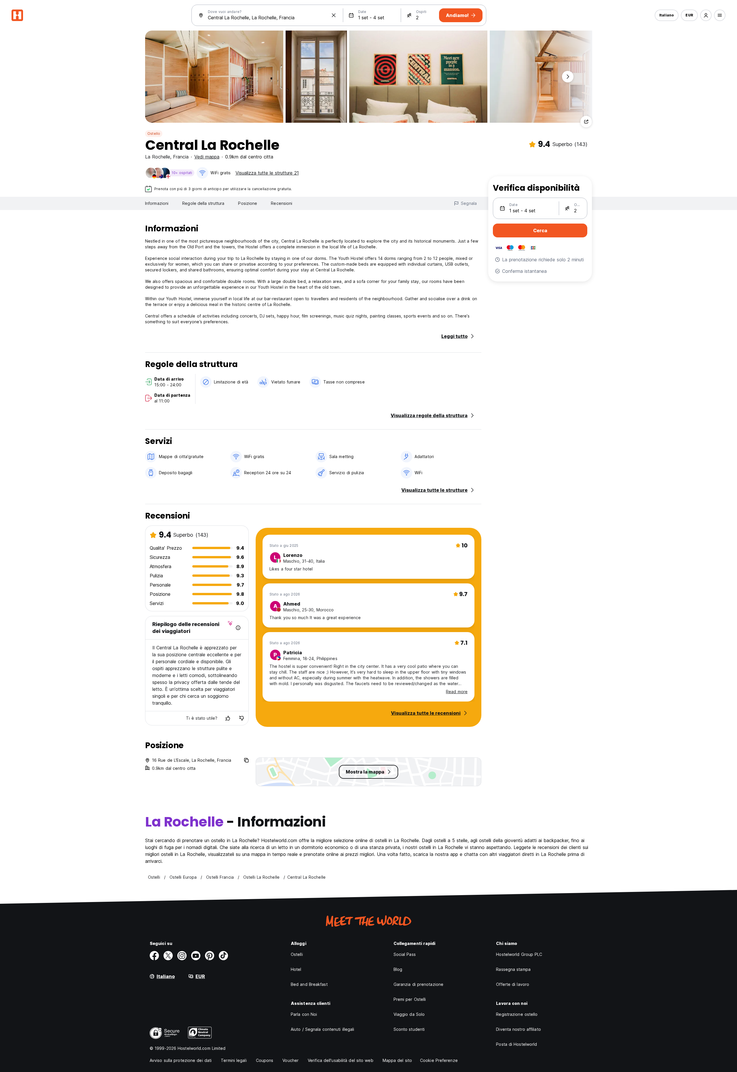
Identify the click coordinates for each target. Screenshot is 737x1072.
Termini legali (233, 1060)
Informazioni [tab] (156, 203)
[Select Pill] (706, 15)
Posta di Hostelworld (516, 1044)
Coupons (264, 1060)
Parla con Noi (304, 1014)
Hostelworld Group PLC (519, 954)
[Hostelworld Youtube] (195, 955)
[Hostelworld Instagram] (182, 955)
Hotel (296, 969)
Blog (398, 969)
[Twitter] (168, 955)
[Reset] (334, 15)
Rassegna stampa (513, 969)
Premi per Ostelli (410, 999)
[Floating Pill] (567, 76)
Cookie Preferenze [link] (439, 1060)
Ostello (153, 133)
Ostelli (297, 954)
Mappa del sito (397, 1060)
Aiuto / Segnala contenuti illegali (322, 1029)
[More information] (238, 627)
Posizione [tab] (247, 203)
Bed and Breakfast (309, 984)
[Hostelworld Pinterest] (209, 955)
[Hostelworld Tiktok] (223, 955)
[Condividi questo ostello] (586, 121)
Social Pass (405, 954)
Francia (181, 157)
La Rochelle (157, 157)
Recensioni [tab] (281, 203)
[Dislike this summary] (241, 718)
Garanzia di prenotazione (418, 984)
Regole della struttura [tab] (203, 203)
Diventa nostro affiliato (518, 1029)
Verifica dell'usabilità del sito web (340, 1060)
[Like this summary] (227, 718)
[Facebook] (154, 955)
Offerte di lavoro (512, 984)
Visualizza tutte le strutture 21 (267, 173)
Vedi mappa (206, 157)
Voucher (290, 1060)
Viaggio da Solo (409, 1014)
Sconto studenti (409, 1029)
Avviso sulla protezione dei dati (181, 1060)
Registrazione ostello (516, 1014)
